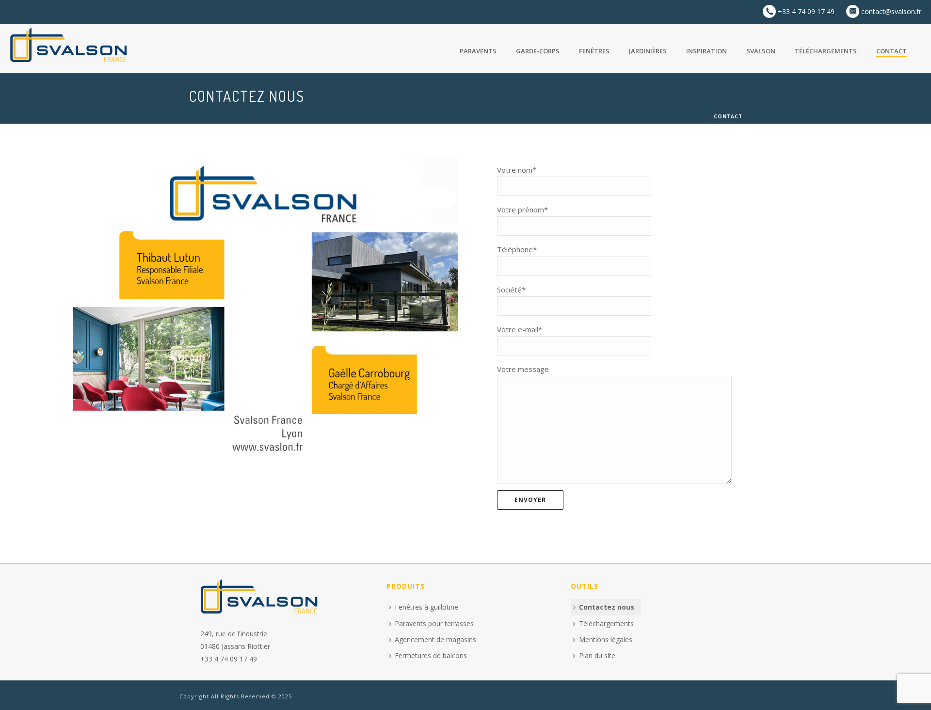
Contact (891, 51)
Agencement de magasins (435, 639)
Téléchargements (826, 51)
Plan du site (597, 655)
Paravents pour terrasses (434, 623)
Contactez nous (606, 607)
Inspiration (706, 51)
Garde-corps (538, 51)
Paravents (478, 51)
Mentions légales (605, 639)
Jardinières (648, 51)
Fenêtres (594, 51)
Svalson (760, 51)
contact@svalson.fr (885, 11)
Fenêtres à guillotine (426, 607)
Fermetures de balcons (431, 655)
